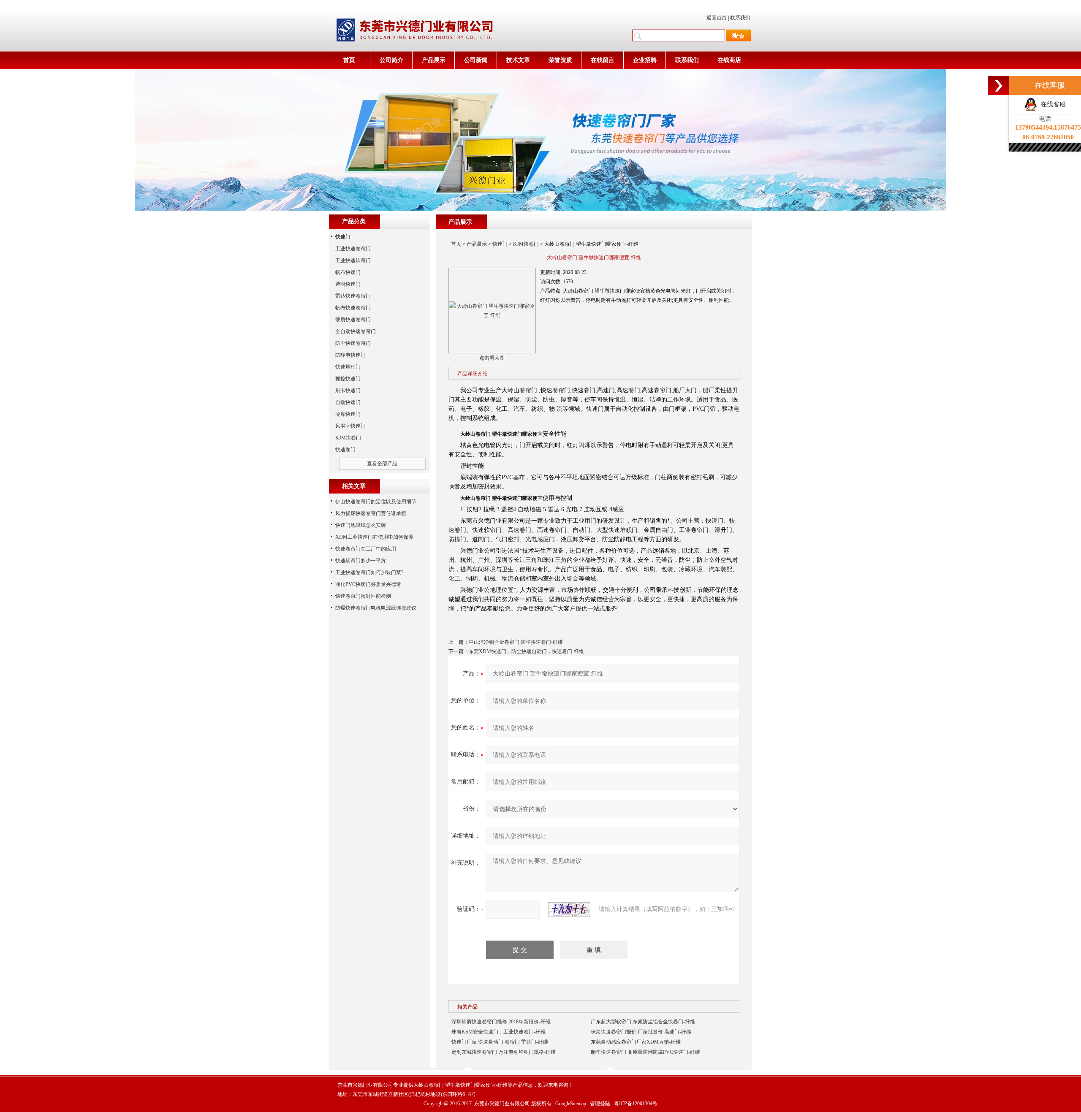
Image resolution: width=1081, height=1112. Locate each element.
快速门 (500, 244)
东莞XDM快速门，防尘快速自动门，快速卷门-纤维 (526, 651)
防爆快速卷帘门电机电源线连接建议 (375, 608)
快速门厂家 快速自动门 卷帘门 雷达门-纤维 (499, 1042)
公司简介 (391, 60)
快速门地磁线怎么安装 (360, 525)
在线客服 (1051, 104)
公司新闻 (476, 60)
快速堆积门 (348, 367)
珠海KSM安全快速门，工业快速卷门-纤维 (498, 1032)
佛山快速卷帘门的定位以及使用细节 (375, 501)
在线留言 (602, 60)
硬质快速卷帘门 (353, 320)
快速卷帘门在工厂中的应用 (365, 549)
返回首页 (716, 18)
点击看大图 (492, 358)
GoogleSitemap (570, 1104)
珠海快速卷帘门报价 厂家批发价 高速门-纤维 (641, 1032)
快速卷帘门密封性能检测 (363, 596)
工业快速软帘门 (353, 260)
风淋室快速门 (350, 426)
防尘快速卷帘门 (353, 343)
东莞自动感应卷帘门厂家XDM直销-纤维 (636, 1042)
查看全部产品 (382, 463)
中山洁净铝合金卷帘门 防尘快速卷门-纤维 (516, 642)
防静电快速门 (350, 355)
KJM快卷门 (526, 244)
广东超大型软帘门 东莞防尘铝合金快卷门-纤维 (643, 1022)
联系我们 (740, 18)
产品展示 (433, 60)
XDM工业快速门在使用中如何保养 (374, 537)
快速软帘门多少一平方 (360, 561)
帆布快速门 (348, 272)
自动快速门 (348, 402)
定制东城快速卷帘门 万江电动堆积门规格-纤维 (503, 1052)
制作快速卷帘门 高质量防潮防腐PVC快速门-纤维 (645, 1052)
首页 (349, 60)
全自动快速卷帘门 (355, 331)
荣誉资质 (560, 60)
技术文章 (518, 60)
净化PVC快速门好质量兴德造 (368, 584)
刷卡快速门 (348, 390)
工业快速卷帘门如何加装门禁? (369, 572)
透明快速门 (348, 284)
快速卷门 (345, 450)
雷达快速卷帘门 (353, 296)
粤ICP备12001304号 (635, 1104)
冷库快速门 (348, 414)
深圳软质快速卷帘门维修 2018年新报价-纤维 (501, 1022)
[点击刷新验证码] (569, 909)
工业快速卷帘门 (353, 249)
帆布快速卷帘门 (353, 308)
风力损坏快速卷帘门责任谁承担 (370, 513)
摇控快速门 (348, 379)
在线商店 (729, 60)
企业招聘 (645, 60)
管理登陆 (600, 1104)
